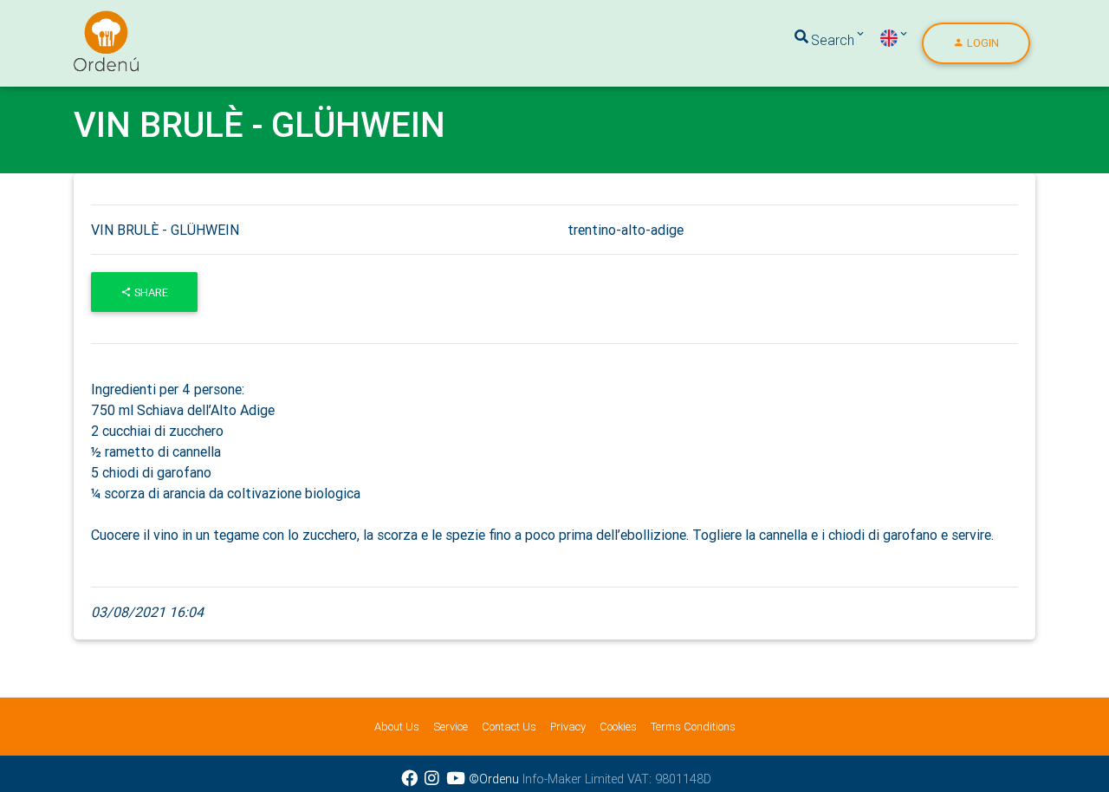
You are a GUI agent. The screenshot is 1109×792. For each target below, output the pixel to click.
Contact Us (509, 726)
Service (450, 726)
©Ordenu (494, 779)
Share (150, 292)
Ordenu (95, 20)
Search (832, 40)
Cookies (618, 726)
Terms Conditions (693, 726)
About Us (396, 726)
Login (981, 43)
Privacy (568, 726)
